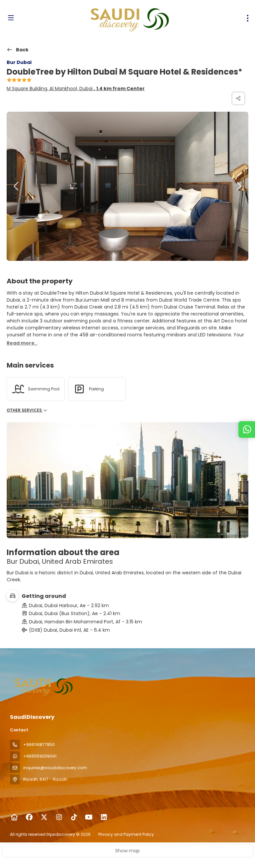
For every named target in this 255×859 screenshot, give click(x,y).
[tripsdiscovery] (44, 686)
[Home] (14, 817)
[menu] (248, 18)
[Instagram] (59, 817)
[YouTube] (89, 817)
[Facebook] (29, 817)
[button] (16, 186)
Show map (127, 850)
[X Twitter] (44, 817)
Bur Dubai (19, 62)
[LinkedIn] (104, 817)
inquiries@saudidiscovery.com (55, 768)
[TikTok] (74, 817)
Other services (25, 410)
